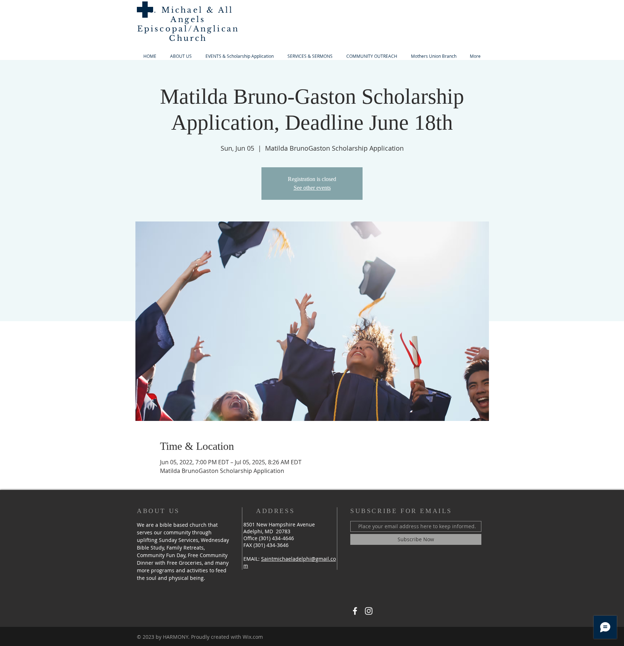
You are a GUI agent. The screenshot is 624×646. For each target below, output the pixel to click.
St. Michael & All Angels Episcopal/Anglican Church (188, 24)
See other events (312, 188)
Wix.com (253, 636)
